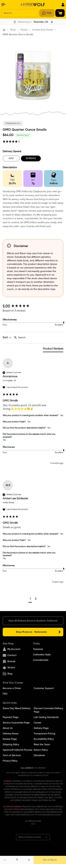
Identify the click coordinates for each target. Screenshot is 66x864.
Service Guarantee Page (16, 723)
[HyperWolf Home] (33, 4)
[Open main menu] (3, 5)
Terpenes (38, 649)
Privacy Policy (10, 761)
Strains (11, 667)
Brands (11, 661)
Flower (23, 30)
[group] (33, 306)
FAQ (5, 694)
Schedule (31, 158)
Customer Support (44, 688)
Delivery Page (41, 728)
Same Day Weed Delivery (16, 708)
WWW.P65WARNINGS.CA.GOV (49, 815)
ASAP (11, 158)
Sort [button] (5, 337)
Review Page (10, 739)
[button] (30, 599)
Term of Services (12, 755)
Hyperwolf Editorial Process (17, 750)
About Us (8, 728)
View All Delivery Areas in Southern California (33, 621)
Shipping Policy (11, 744)
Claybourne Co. (12, 123)
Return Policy (41, 750)
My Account (13, 649)
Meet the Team (42, 744)
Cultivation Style (42, 654)
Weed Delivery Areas (29, 837)
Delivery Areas (10, 733)
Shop (13, 30)
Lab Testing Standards (46, 717)
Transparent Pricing (44, 733)
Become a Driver (12, 688)
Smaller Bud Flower (42, 30)
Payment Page (10, 717)
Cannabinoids (40, 660)
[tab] (53, 349)
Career (37, 723)
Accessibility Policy (44, 739)
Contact (11, 655)
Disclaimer (39, 755)
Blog (9, 674)
